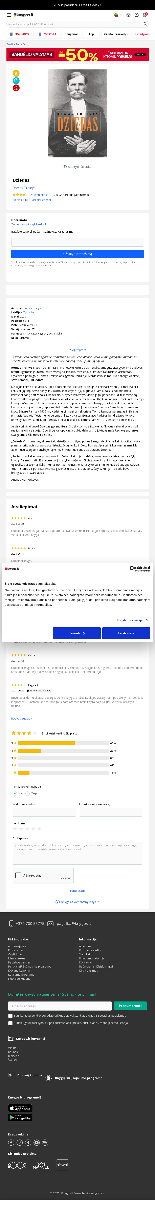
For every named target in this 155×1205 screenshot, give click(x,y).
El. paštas (85, 804)
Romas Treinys (32, 308)
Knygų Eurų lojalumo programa (78, 1078)
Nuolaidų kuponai (19, 978)
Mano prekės (16, 958)
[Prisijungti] (136, 15)
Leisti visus (126, 633)
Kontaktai (85, 962)
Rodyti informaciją (129, 620)
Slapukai (84, 954)
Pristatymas (16, 950)
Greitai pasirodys (116, 34)
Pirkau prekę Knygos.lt (27, 786)
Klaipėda (13, 1056)
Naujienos (71, 34)
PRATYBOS (22, 34)
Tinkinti (74, 633)
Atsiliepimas (20, 838)
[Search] (145, 24)
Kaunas (13, 1052)
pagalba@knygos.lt (74, 923)
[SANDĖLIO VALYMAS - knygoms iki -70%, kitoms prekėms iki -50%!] (77, 54)
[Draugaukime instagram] (20, 1144)
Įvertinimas (20, 823)
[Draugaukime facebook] (11, 1144)
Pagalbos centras (19, 962)
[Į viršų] (147, 1176)
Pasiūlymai (142, 34)
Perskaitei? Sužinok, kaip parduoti (29, 966)
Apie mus (85, 946)
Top (91, 34)
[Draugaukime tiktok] (28, 1144)
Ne (20, 793)
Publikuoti (77, 891)
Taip (34, 793)
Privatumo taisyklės (92, 958)
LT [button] (120, 15)
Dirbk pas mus (88, 970)
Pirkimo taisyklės (90, 950)
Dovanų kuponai (19, 970)
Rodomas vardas (24, 804)
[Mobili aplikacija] (20, 1117)
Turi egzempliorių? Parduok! (29, 224)
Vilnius (12, 1048)
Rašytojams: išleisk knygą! (96, 966)
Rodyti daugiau (20, 718)
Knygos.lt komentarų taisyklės (80, 902)
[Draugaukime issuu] (45, 1144)
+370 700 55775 (30, 923)
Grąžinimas (15, 954)
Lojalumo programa (21, 974)
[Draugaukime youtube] (37, 1144)
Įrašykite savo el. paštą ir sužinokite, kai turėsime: (42, 231)
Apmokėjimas (17, 946)
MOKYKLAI (50, 34)
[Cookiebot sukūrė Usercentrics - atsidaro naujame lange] (132, 569)
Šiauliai (12, 1060)
